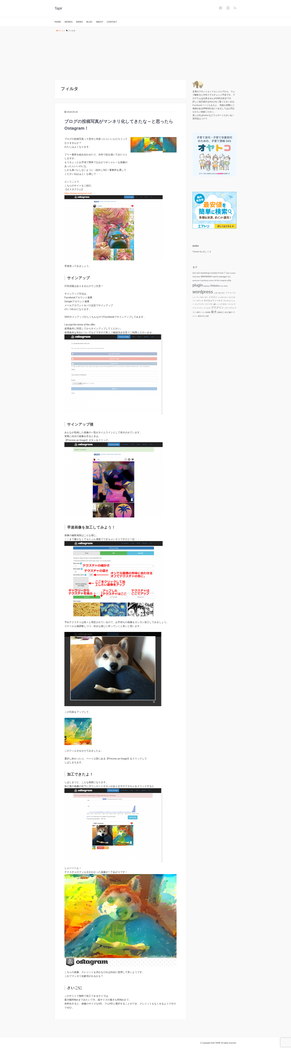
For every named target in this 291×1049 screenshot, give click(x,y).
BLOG (89, 22)
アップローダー (202, 297)
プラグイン (217, 307)
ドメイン (199, 308)
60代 (198, 273)
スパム (230, 304)
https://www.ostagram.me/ (78, 193)
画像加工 (220, 312)
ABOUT (99, 22)
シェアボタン (223, 304)
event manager (219, 276)
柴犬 (214, 311)
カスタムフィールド (213, 300)
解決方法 (201, 316)
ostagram (223, 280)
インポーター (223, 297)
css (227, 273)
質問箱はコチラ (199, 118)
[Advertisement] (145, 56)
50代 (194, 273)
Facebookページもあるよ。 (205, 105)
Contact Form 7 (217, 273)
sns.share (224, 286)
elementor (206, 276)
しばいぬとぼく (219, 293)
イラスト (213, 297)
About (212, 101)
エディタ (199, 301)
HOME (58, 22)
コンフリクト (200, 304)
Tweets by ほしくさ (201, 251)
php (229, 280)
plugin (197, 285)
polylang (206, 286)
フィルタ (207, 308)
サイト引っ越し (211, 304)
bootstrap (205, 273)
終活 (226, 312)
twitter (206, 115)
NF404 (216, 280)
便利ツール (200, 312)
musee (211, 280)
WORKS (68, 22)
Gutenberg (204, 280)
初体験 (207, 312)
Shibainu (215, 285)
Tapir (58, 8)
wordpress (202, 291)
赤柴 (207, 316)
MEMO (79, 22)
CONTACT (112, 22)
